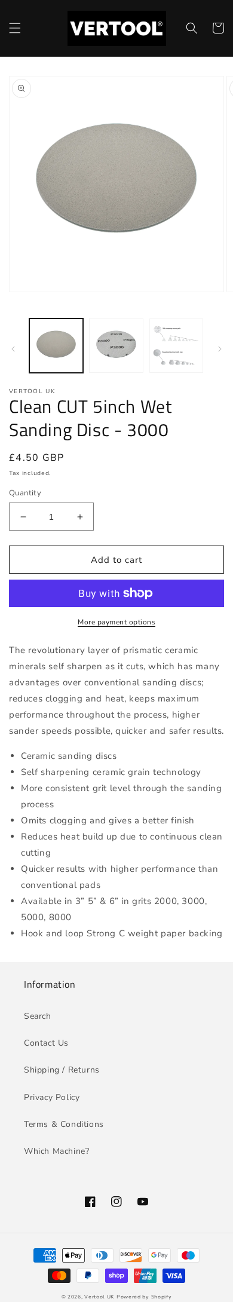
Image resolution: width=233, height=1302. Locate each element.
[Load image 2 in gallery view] (116, 345)
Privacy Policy (51, 1097)
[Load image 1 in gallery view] (56, 345)
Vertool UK (100, 1297)
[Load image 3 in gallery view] (176, 345)
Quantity (25, 493)
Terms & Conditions (64, 1124)
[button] (15, 28)
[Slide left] (13, 349)
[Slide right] (220, 349)
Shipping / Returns (62, 1070)
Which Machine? (56, 1151)
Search (37, 1016)
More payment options (116, 622)
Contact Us (46, 1043)
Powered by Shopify (144, 1297)
